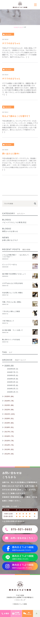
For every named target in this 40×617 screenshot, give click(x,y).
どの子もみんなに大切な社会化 (12, 283)
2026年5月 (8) (12, 379)
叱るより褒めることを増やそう (16, 116)
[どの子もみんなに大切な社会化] (35, 285)
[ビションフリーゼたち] (35, 266)
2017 (21, 27)
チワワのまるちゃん (11, 43)
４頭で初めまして (8, 321)
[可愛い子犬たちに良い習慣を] (35, 304)
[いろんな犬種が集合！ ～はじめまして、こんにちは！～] (35, 256)
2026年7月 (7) (12, 372)
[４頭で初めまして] (35, 322)
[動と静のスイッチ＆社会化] (35, 341)
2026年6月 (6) (12, 375)
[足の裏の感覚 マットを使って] (35, 332)
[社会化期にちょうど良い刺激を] (35, 294)
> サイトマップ (20, 600)
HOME (16, 27)
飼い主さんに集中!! (10, 153)
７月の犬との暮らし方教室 (11, 311)
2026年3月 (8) (12, 385)
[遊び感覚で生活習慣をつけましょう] (35, 275)
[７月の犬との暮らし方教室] (35, 313)
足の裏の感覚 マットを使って (12, 330)
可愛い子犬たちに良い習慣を (12, 302)
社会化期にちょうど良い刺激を (13, 292)
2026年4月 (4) (12, 382)
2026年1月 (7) (12, 392)
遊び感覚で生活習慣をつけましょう (14, 274)
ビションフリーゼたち (10, 264)
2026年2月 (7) (12, 388)
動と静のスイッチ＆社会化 (11, 339)
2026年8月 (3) (12, 369)
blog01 (8, 34)
